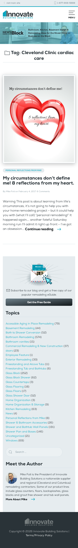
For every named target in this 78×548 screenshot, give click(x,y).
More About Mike (16, 499)
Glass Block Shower (18, 377)
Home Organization (18, 400)
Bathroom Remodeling (20, 337)
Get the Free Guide (39, 302)
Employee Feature (17, 355)
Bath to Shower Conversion (23, 332)
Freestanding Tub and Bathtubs (26, 368)
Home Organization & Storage (25, 404)
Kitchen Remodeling (18, 409)
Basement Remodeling (20, 328)
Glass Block (13, 373)
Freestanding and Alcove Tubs (25, 364)
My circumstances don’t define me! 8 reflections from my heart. (38, 180)
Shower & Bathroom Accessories (26, 422)
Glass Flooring (15, 386)
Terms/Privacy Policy (39, 535)
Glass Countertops (17, 382)
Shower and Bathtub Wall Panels (27, 427)
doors (9, 350)
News (9, 413)
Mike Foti (10, 191)
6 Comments (43, 191)
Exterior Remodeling (18, 359)
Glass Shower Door (18, 395)
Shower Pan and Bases (21, 431)
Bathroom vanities (17, 341)
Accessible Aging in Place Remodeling (30, 323)
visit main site (13, 3)
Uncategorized (15, 436)
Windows (12, 440)
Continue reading (39, 229)
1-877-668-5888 (66, 3)
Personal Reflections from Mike (23, 170)
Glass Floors (13, 391)
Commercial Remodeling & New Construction (34, 346)
